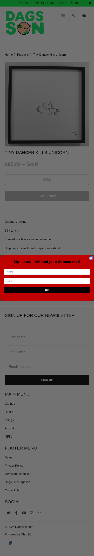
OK (47, 290)
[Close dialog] (91, 257)
